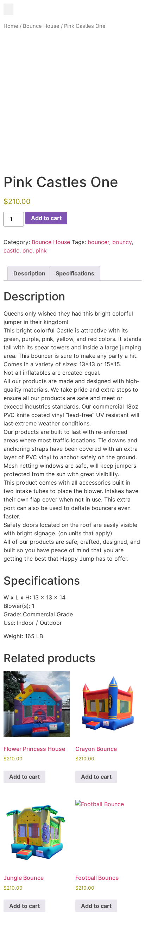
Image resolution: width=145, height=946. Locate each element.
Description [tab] (29, 273)
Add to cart (46, 218)
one (27, 250)
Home (11, 26)
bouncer (98, 241)
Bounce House (41, 26)
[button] (8, 9)
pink (41, 250)
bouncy (122, 241)
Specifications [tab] (75, 273)
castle (11, 250)
